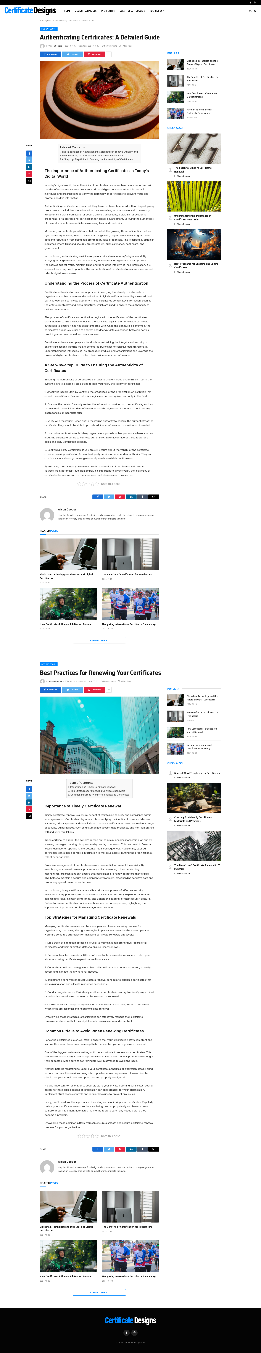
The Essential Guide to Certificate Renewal (193, 169)
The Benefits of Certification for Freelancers (127, 574)
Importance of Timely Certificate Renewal (93, 787)
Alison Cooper (55, 46)
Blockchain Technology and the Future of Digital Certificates (66, 576)
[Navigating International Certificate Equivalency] (130, 604)
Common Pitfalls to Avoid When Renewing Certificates (100, 794)
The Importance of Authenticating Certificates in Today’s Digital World (100, 151)
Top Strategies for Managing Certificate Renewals (98, 791)
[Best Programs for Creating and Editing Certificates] (194, 244)
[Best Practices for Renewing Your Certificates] (99, 735)
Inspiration (108, 11)
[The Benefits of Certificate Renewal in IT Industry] (194, 846)
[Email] (29, 181)
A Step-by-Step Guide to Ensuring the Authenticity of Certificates (97, 159)
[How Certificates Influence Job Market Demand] (68, 604)
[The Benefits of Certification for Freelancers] (130, 554)
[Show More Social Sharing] (109, 54)
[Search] (255, 11)
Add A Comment (99, 640)
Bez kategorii (48, 29)
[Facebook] (29, 154)
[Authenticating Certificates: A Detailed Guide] (99, 100)
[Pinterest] (29, 174)
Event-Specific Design (132, 11)
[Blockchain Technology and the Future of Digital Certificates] (68, 554)
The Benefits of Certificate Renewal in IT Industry (197, 867)
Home (67, 11)
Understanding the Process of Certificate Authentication (92, 155)
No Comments (110, 46)
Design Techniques (86, 11)
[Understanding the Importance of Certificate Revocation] (194, 196)
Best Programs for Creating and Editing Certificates (196, 265)
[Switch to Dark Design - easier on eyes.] (250, 11)
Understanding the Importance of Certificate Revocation (192, 217)
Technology (157, 11)
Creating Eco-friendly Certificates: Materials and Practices (193, 819)
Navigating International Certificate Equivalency (129, 624)
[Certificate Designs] (30, 11)
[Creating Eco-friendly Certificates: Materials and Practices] (194, 798)
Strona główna (46, 20)
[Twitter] (29, 160)
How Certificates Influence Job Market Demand (66, 624)
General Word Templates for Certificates (197, 773)
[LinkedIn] (29, 167)
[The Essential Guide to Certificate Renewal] (194, 148)
